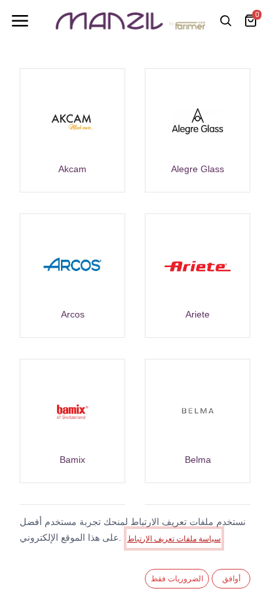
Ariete (197, 314)
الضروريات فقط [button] (177, 578)
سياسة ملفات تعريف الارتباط (174, 538)
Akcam (72, 169)
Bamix (72, 459)
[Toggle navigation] (19, 21)
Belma (198, 459)
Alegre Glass (197, 169)
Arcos (73, 314)
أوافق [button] (231, 578)
